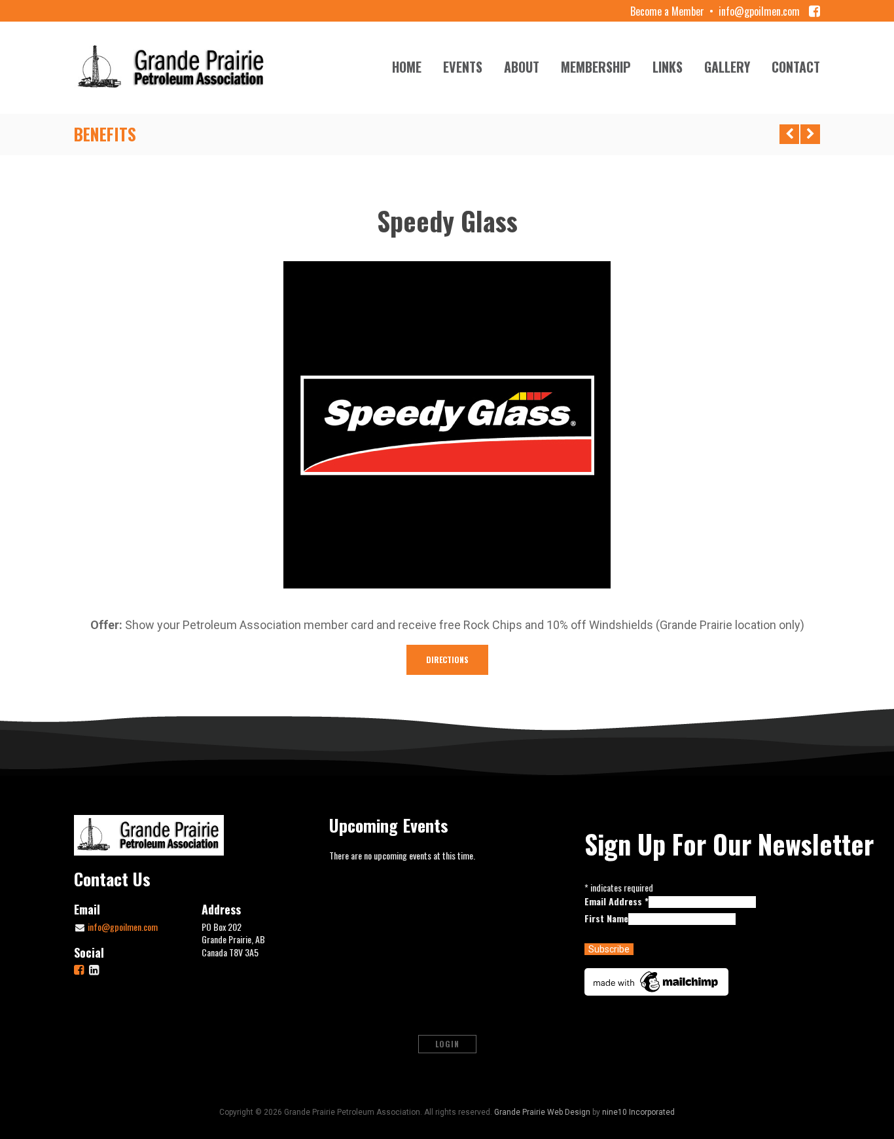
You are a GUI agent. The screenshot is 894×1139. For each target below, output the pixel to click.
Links (668, 67)
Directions (447, 659)
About (521, 67)
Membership (596, 67)
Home (406, 67)
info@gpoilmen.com (759, 11)
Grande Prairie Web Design (542, 1112)
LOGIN (447, 1043)
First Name (606, 918)
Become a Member (667, 11)
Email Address (616, 901)
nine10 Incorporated (638, 1112)
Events (462, 67)
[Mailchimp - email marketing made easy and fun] (656, 980)
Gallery (727, 67)
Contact (796, 67)
